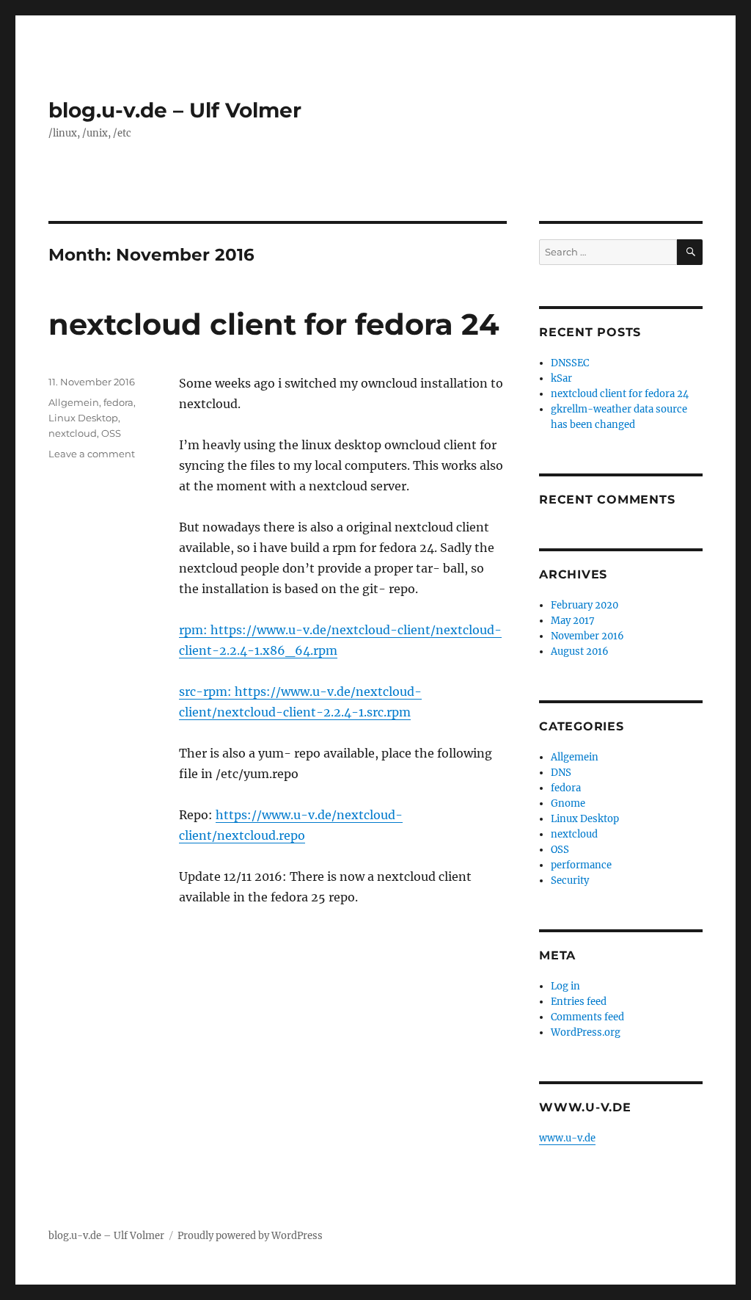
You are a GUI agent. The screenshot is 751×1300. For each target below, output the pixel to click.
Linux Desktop (83, 418)
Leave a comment (91, 454)
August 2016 (580, 651)
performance (581, 865)
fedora (118, 402)
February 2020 (584, 605)
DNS (561, 772)
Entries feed (579, 1001)
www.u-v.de (567, 1138)
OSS (111, 433)
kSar (561, 378)
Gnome (568, 803)
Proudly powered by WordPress (250, 1236)
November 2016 (587, 636)
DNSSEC (570, 363)
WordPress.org (585, 1032)
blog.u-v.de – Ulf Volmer (174, 110)
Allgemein (73, 402)
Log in (565, 986)
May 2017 (573, 620)
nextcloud (72, 433)
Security (570, 880)
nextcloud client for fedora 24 (273, 324)
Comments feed (587, 1017)
